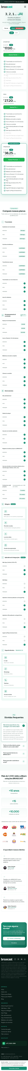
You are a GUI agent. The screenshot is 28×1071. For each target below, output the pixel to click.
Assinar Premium (13, 159)
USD (11, 32)
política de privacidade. (18, 1065)
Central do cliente (6, 1031)
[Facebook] (18, 959)
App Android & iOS (6, 1017)
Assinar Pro (13, 107)
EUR (16, 32)
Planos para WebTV (6, 996)
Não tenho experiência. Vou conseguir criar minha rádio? (11, 725)
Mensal (6, 28)
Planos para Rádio (6, 994)
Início (2, 989)
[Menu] (25, 6)
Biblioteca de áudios (6, 1020)
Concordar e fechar (14, 1068)
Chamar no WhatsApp (15, 938)
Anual (17, 28)
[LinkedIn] (25, 959)
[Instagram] (15, 959)
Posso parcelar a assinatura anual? (11, 761)
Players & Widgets (6, 1010)
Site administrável (6, 1015)
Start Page (4, 1013)
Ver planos (14, 943)
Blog (2, 999)
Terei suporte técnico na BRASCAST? (10, 753)
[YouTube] (21, 959)
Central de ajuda (5, 1029)
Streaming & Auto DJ (7, 1006)
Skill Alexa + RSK (5, 1008)
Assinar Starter (13, 55)
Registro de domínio (6, 1022)
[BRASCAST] (6, 959)
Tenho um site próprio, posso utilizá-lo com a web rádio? (11, 746)
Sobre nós (4, 992)
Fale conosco (5, 1034)
